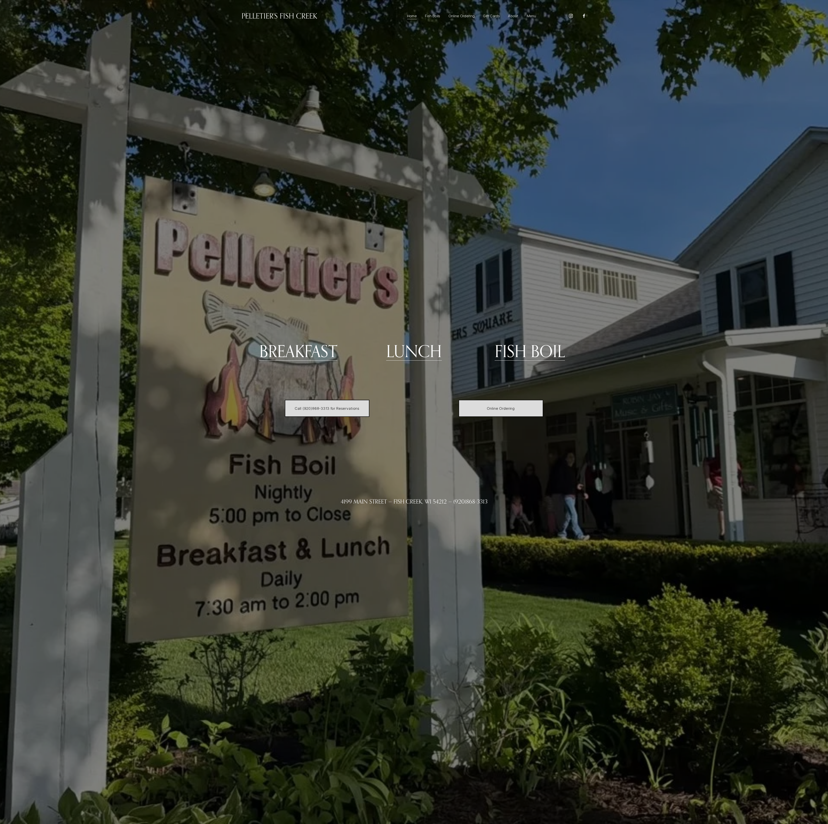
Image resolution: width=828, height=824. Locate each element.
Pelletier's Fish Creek (279, 15)
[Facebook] (584, 15)
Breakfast (298, 351)
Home (412, 16)
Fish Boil (530, 351)
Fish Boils (432, 16)
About (513, 16)
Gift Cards (491, 16)
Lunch (414, 351)
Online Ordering (461, 16)
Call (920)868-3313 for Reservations (327, 408)
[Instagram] (570, 15)
